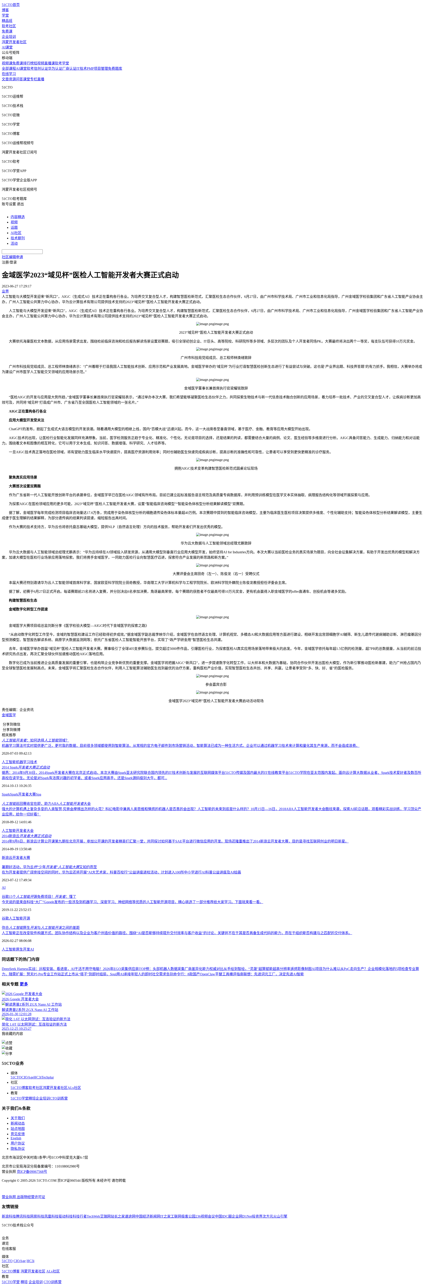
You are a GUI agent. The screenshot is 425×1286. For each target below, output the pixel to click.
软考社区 (9, 26)
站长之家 (118, 1216)
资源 (12, 79)
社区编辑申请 (12, 257)
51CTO (16, 1077)
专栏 (33, 79)
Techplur (47, 1077)
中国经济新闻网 (147, 1216)
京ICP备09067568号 (32, 1172)
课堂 (26, 79)
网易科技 (37, 1216)
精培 (32, 1098)
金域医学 (9, 715)
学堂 (5, 15)
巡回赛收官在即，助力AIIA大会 (46, 804)
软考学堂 (62, 63)
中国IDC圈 (223, 1216)
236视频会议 (205, 1216)
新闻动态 (18, 1123)
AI (4, 887)
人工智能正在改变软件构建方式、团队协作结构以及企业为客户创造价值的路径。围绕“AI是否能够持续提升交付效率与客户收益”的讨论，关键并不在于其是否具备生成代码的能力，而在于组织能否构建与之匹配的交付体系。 (177, 933)
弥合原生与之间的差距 (41, 928)
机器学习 (23, 762)
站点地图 (18, 1129)
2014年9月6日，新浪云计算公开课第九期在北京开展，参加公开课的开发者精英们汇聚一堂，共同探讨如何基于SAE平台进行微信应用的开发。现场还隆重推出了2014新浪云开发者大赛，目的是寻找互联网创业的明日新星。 (175, 841)
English (16, 1138)
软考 (30, 68)
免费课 (7, 31)
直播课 (49, 63)
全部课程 (9, 68)
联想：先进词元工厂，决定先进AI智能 (273, 974)
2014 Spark (26, 767)
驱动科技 (65, 1216)
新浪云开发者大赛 (16, 858)
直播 (40, 79)
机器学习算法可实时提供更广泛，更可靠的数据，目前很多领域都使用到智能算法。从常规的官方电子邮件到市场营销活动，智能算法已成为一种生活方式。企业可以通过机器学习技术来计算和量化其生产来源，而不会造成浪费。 (180, 746)
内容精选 (18, 217)
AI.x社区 (74, 1088)
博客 (5, 10)
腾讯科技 (23, 1216)
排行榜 (28, 63)
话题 (14, 227)
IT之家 (165, 1216)
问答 (19, 79)
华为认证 (55, 68)
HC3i (37, 1077)
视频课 (7, 63)
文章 (5, 79)
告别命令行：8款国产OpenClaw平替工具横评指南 (204, 974)
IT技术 (81, 68)
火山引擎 (280, 1216)
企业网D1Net (242, 1216)
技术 (33, 762)
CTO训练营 (59, 1098)
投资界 (257, 1216)
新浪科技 (9, 1216)
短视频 (39, 63)
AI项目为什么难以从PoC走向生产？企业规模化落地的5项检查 (360, 969)
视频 (14, 222)
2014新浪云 (26, 836)
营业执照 (9, 1197)
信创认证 (41, 68)
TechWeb (93, 1216)
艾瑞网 (105, 1216)
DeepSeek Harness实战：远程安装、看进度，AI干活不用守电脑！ (52, 969)
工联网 (176, 1216)
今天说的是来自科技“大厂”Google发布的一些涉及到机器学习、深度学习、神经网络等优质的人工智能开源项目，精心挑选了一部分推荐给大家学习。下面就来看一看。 (132, 902)
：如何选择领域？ (35, 740)
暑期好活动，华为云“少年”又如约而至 (49, 867)
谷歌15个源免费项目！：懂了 (39, 897)
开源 (26, 918)
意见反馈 (18, 1134)
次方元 (268, 1216)
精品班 (7, 21)
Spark (6, 794)
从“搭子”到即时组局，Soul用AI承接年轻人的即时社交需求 (120, 974)
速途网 (130, 1216)
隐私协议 (18, 1148)
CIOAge (27, 1077)
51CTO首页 (11, 5)
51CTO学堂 (20, 1098)
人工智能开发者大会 (18, 831)
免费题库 (115, 68)
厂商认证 (69, 68)
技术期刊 (18, 238)
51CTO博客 (20, 1088)
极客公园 (188, 1216)
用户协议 (18, 1143)
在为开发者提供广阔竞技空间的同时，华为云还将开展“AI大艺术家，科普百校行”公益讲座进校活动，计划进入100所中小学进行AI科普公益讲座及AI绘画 (121, 872)
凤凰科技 (51, 1216)
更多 (24, 984)
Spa (38, 794)
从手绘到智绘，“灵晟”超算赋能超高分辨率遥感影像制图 (268, 969)
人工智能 (9, 762)
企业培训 (9, 37)
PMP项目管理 (97, 68)
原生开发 (23, 949)
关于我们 (18, 1118)
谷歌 (5, 918)
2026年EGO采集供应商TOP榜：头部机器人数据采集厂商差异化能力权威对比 (163, 969)
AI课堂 (7, 47)
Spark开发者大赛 (23, 794)
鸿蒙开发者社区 (14, 42)
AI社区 (16, 233)
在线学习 (9, 74)
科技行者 (80, 1216)
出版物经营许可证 (31, 1197)
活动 (14, 243)
